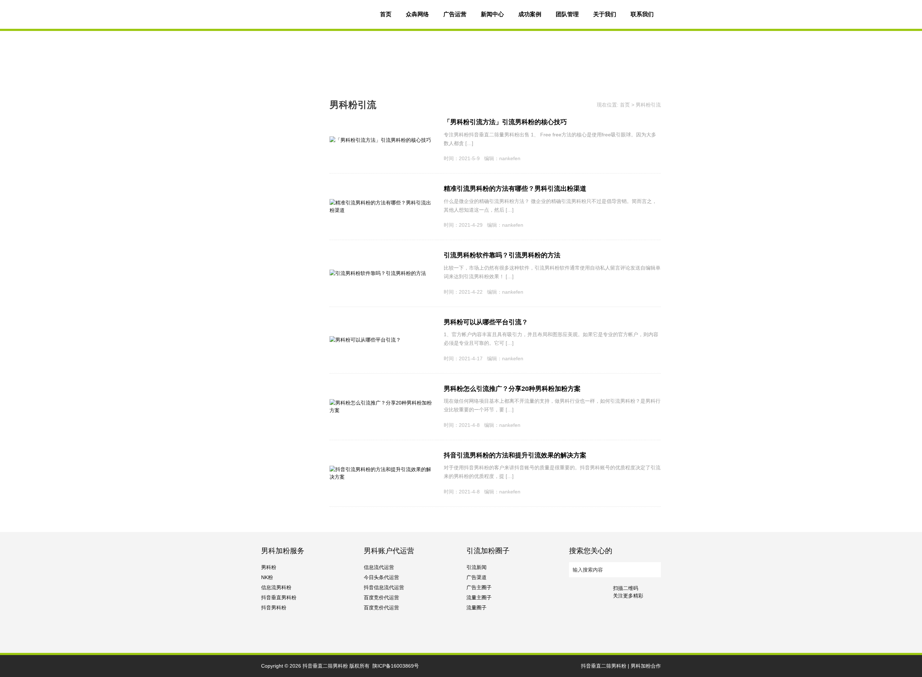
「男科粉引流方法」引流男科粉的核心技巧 (505, 122)
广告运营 (454, 14)
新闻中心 (492, 14)
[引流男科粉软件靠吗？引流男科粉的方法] (378, 273)
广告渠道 (476, 577)
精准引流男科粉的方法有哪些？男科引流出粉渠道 (515, 188)
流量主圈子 (479, 597)
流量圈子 (476, 607)
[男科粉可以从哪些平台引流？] (365, 340)
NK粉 (267, 577)
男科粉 (268, 567)
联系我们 (642, 14)
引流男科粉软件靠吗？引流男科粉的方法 (502, 255)
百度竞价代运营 (381, 597)
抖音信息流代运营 (384, 587)
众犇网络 (417, 14)
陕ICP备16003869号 (395, 666)
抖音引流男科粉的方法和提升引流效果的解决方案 (515, 455)
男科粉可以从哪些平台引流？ (486, 322)
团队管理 (567, 14)
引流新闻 (476, 567)
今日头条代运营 (381, 577)
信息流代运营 (379, 567)
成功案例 (529, 14)
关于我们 (604, 14)
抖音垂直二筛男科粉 (325, 666)
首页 (385, 14)
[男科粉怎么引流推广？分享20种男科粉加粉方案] (381, 403)
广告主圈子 (479, 587)
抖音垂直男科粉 (278, 597)
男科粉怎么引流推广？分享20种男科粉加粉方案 (512, 388)
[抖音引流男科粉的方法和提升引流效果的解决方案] (381, 469)
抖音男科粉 (273, 607)
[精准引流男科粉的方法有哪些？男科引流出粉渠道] (381, 203)
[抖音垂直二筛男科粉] (315, 14)
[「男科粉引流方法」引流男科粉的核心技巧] (380, 140)
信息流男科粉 (276, 587)
